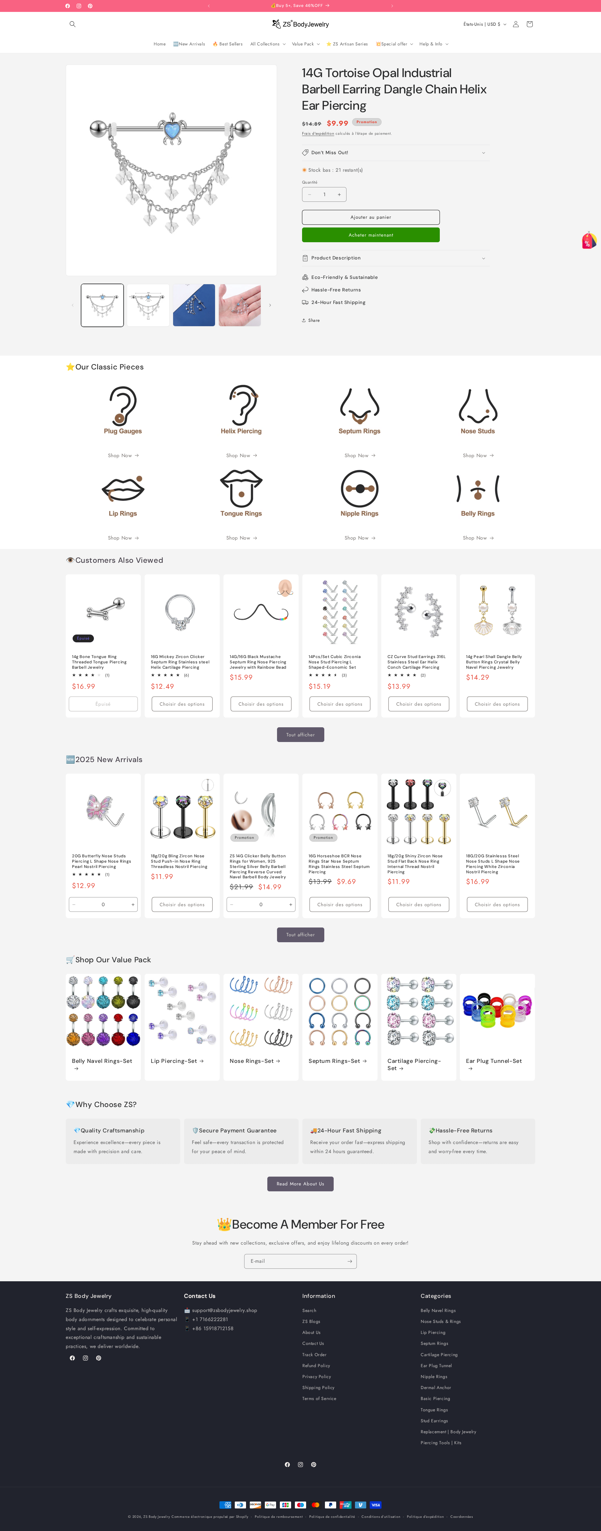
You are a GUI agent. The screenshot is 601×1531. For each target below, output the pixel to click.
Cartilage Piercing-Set (414, 1065)
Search (309, 1311)
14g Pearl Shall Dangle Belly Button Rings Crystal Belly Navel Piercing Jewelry (494, 662)
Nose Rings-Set (252, 1061)
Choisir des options (182, 704)
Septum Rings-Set (334, 1061)
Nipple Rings (434, 1377)
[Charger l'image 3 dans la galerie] (194, 305)
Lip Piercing (433, 1333)
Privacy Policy (316, 1377)
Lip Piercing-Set (174, 1061)
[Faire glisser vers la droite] (270, 305)
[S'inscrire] (350, 1261)
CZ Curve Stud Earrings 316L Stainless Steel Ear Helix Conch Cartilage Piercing (417, 662)
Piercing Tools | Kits (441, 1443)
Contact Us (313, 1343)
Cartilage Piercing (439, 1354)
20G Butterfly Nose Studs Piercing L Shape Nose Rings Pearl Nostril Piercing (101, 861)
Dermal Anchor (436, 1388)
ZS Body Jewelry (156, 1516)
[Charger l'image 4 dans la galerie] (239, 305)
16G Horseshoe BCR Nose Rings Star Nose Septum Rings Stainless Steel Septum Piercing (339, 864)
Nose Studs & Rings (441, 1322)
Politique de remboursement (279, 1516)
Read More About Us (300, 1183)
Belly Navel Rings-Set (102, 1061)
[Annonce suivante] (392, 6)
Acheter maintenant (371, 235)
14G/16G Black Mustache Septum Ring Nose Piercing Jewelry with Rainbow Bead (258, 662)
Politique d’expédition (425, 1516)
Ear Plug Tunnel (436, 1366)
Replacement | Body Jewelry (448, 1432)
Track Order (314, 1354)
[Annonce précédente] (209, 6)
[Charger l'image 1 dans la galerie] (102, 305)
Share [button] (314, 320)
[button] (73, 24)
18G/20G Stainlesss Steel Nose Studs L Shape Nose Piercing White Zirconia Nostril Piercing (493, 864)
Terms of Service (319, 1399)
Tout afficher (300, 734)
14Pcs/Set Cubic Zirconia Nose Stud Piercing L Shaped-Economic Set (335, 662)
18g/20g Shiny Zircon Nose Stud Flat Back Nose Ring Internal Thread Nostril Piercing (415, 864)
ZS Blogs (311, 1322)
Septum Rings (434, 1343)
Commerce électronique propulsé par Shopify (210, 1516)
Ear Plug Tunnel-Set (494, 1061)
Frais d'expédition (318, 133)
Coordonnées (461, 1516)
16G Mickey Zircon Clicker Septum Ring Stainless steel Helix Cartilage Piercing (180, 662)
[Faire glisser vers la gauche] (73, 305)
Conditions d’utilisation (381, 1516)
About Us (311, 1333)
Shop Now (120, 455)
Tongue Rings (434, 1410)
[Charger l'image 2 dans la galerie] (148, 305)
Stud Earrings (434, 1421)
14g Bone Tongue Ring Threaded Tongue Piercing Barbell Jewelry (99, 662)
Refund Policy (316, 1366)
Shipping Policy (318, 1388)
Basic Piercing (435, 1399)
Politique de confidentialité (332, 1516)
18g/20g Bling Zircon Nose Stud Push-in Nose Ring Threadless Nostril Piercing (179, 861)
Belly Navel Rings (438, 1311)
